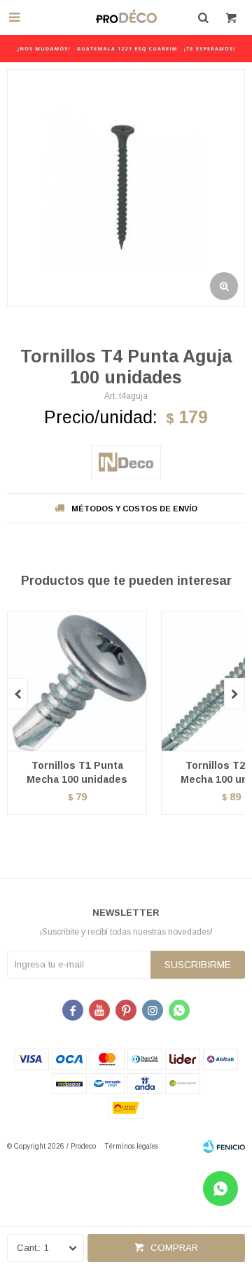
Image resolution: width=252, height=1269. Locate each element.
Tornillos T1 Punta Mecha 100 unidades (77, 772)
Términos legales (131, 1146)
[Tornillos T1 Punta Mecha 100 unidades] (77, 681)
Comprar (174, 1247)
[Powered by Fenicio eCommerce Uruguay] (224, 1146)
